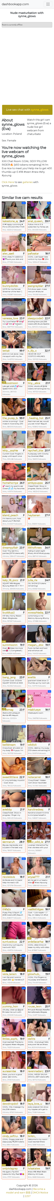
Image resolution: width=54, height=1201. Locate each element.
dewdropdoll (10, 1103)
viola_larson (9, 974)
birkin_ (32, 1136)
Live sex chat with (27, 109)
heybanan (34, 515)
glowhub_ (34, 974)
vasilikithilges (35, 909)
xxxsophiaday (35, 612)
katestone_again (10, 221)
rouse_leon (34, 1006)
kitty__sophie (10, 450)
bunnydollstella (10, 286)
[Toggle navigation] (48, 4)
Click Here (8, 182)
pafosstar (33, 253)
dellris (31, 1038)
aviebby (7, 809)
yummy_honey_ (10, 1006)
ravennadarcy (35, 1071)
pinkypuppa (35, 483)
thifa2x (7, 909)
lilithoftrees (35, 547)
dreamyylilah (10, 547)
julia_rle (32, 580)
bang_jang (9, 677)
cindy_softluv (10, 1136)
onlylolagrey (10, 1168)
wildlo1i (32, 744)
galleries (27, 182)
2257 (28, 1196)
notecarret (34, 777)
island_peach (10, 515)
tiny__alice (34, 383)
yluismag (8, 709)
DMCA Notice (40, 1192)
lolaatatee (34, 1168)
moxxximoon (10, 383)
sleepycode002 (35, 318)
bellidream (9, 744)
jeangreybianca (35, 286)
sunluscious (10, 941)
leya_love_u (35, 1103)
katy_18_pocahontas (10, 580)
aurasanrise (9, 1071)
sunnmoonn (10, 645)
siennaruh (9, 842)
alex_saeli (8, 253)
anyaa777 (33, 877)
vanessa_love (10, 318)
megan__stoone (35, 645)
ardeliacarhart (35, 941)
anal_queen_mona (35, 221)
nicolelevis (9, 877)
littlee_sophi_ (10, 1038)
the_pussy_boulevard (10, 418)
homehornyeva (10, 483)
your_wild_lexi (35, 842)
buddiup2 (9, 612)
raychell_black (35, 450)
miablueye (34, 709)
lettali (6, 350)
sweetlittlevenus (10, 777)
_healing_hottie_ (35, 418)
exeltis (32, 677)
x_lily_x (32, 350)
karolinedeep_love (35, 809)
